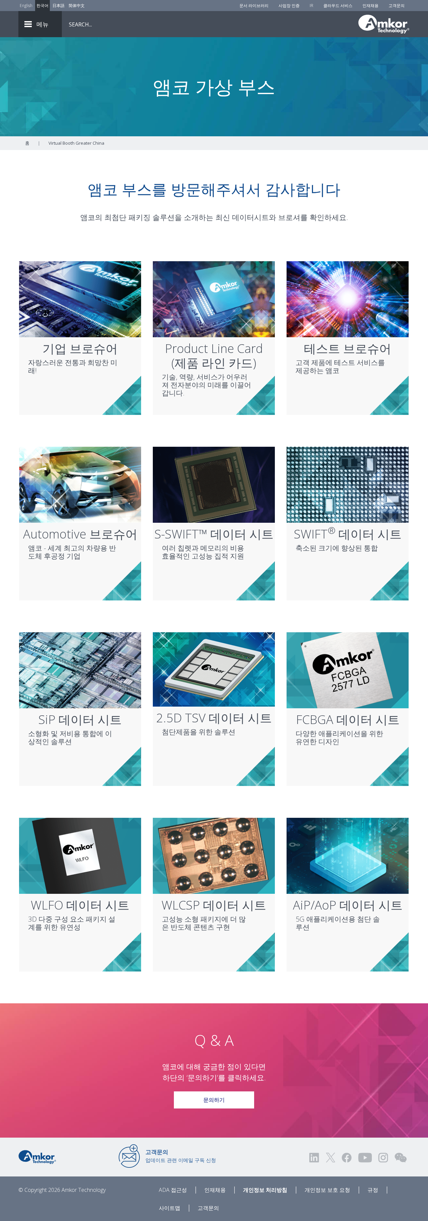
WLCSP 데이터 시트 (214, 905)
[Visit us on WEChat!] (401, 1157)
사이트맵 (169, 1208)
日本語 (58, 5)
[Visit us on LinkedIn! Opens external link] (314, 1157)
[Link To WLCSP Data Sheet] (214, 855)
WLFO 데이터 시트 (80, 905)
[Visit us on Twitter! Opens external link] (330, 1157)
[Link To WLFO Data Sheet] (80, 855)
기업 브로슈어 (80, 348)
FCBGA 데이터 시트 (348, 719)
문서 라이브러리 (254, 5)
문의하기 (214, 1099)
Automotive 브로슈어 (80, 534)
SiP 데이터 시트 (80, 719)
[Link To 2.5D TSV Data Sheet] (214, 668)
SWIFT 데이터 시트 (348, 534)
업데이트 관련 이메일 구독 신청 (180, 1155)
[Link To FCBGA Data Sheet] (348, 669)
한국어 (42, 5)
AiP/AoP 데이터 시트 (348, 905)
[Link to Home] (37, 1156)
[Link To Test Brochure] (348, 298)
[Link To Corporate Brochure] (80, 298)
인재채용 (370, 5)
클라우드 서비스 (337, 5)
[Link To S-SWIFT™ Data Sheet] (214, 484)
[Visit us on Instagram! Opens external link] (383, 1157)
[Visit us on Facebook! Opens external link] (346, 1157)
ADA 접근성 (173, 1190)
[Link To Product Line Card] (214, 298)
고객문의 (397, 5)
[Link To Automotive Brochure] (80, 484)
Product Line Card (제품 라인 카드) (214, 355)
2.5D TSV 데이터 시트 (214, 718)
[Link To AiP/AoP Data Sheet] (348, 855)
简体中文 (77, 5)
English (26, 5)
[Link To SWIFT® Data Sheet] (348, 484)
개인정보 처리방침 (265, 1190)
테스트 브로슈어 (347, 348)
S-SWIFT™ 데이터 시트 (214, 534)
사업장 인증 (289, 5)
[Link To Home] (384, 24)
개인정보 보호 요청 (327, 1190)
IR (311, 5)
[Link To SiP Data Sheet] (80, 669)
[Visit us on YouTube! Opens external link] (365, 1157)
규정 (372, 1190)
